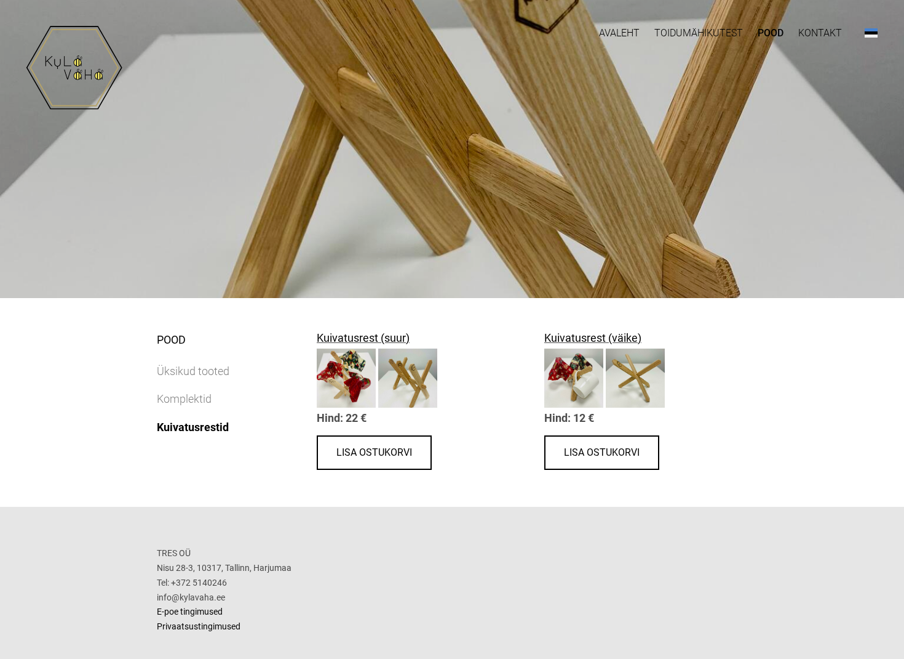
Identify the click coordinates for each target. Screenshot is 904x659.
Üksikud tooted (193, 371)
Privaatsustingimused (198, 626)
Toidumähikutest (698, 33)
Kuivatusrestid (193, 427)
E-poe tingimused (190, 612)
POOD (770, 33)
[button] (871, 33)
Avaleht (619, 33)
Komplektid (184, 398)
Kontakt (820, 33)
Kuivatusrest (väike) (592, 337)
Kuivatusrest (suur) (363, 337)
